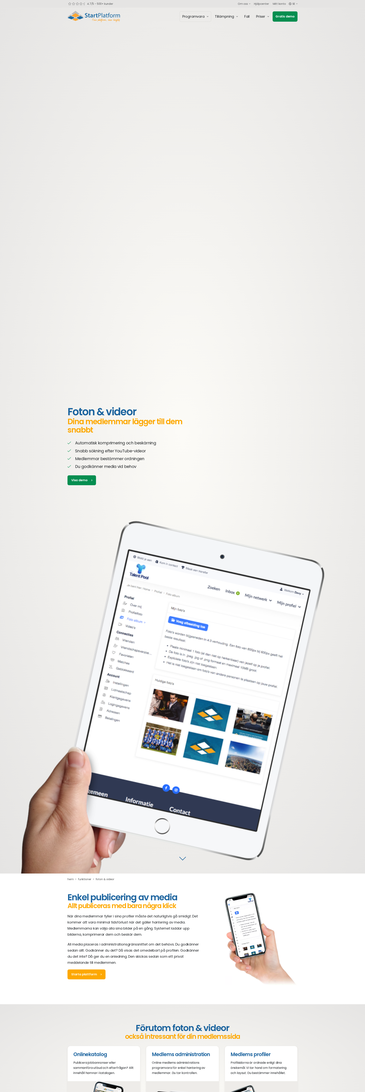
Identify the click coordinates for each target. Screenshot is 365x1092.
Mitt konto (279, 4)
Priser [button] (260, 16)
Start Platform (102, 16)
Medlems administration (181, 1054)
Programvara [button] (193, 16)
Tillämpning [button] (224, 16)
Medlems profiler (251, 1054)
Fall (247, 16)
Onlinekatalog (90, 1054)
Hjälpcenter (261, 4)
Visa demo (79, 480)
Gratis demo (285, 16)
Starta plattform (84, 974)
